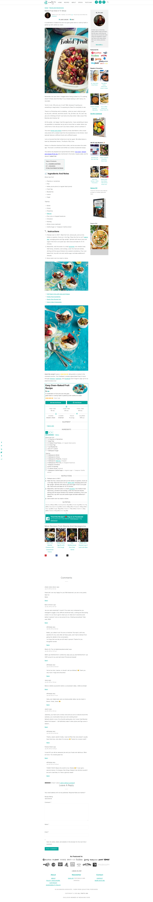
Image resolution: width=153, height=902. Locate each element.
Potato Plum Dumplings (53, 296)
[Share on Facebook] (56, 555)
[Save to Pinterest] (46, 555)
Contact (100, 878)
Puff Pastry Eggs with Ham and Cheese (58, 294)
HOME (60, 2)
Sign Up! (71, 878)
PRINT (72, 19)
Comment (48, 802)
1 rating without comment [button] (67, 783)
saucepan (71, 246)
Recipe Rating (49, 796)
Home (46, 7)
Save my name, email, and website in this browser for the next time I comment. (66, 843)
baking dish (71, 482)
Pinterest (52, 378)
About (53, 878)
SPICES (80, 2)
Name (47, 824)
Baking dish (50, 426)
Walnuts (49, 213)
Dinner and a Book (56, 130)
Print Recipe (78, 402)
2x (49, 432)
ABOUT (74, 2)
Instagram (58, 378)
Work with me (100, 880)
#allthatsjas (54, 520)
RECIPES (66, 2)
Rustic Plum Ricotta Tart (54, 299)
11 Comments (54, 16)
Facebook (67, 378)
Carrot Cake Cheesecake (54, 302)
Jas (48, 391)
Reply (46, 600)
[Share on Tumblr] (1, 455)
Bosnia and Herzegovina (57, 7)
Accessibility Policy (53, 885)
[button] (46, 398)
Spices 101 (93, 188)
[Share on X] (67, 555)
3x (51, 432)
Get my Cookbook (96, 113)
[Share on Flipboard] (1, 452)
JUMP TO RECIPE (64, 19)
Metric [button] (57, 434)
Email (47, 832)
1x (46, 432)
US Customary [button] (49, 434)
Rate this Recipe (56, 402)
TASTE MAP (88, 2)
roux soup (78, 151)
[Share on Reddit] (1, 459)
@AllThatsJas (74, 518)
